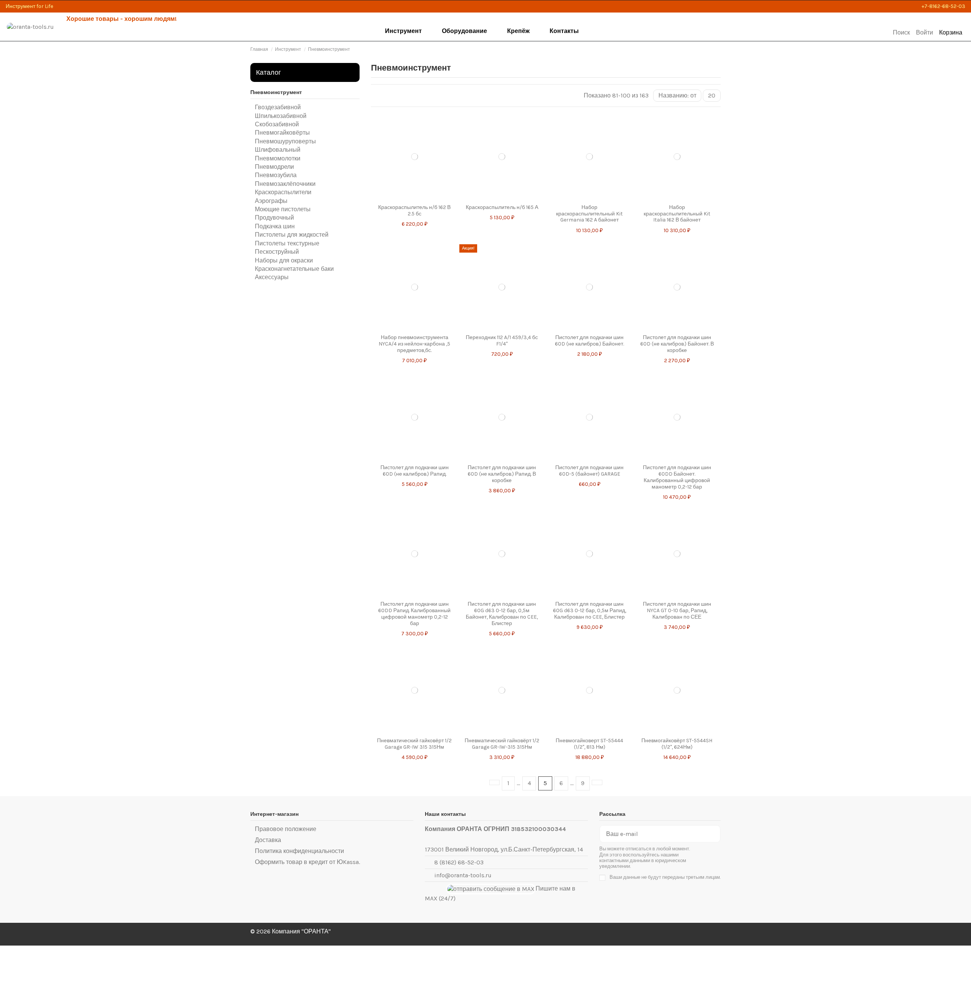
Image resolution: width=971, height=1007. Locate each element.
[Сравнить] (412, 196)
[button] (404, 31)
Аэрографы (271, 200)
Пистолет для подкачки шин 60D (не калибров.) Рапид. (414, 470)
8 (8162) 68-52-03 (459, 862)
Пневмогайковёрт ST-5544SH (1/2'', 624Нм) (676, 743)
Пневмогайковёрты (282, 132)
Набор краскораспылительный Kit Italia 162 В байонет (677, 213)
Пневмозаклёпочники (285, 183)
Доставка (268, 840)
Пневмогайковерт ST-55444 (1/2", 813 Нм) (589, 743)
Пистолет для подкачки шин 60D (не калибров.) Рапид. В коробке (502, 474)
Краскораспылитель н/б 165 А (502, 207)
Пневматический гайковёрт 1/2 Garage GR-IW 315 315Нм (414, 743)
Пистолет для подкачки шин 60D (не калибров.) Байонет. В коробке (677, 343)
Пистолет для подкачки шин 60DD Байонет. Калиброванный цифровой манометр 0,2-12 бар (677, 477)
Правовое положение (285, 829)
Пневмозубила (276, 175)
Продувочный (274, 217)
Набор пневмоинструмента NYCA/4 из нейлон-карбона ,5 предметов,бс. (414, 343)
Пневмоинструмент (276, 92)
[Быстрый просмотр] (417, 196)
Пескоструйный (277, 251)
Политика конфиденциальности (299, 851)
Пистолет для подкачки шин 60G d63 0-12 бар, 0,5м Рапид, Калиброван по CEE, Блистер (589, 610)
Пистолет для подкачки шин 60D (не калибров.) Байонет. (589, 340)
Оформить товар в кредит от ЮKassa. (307, 862)
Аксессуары (272, 277)
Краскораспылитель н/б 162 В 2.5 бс (414, 210)
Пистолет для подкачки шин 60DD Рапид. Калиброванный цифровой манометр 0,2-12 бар (414, 613)
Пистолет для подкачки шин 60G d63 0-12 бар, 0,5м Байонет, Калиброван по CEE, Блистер (502, 613)
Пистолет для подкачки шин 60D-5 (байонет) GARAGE (589, 470)
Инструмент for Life (29, 6)
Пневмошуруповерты (285, 141)
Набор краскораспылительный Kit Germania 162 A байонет (589, 213)
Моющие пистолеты (283, 209)
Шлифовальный (277, 149)
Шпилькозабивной (280, 115)
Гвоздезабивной (278, 107)
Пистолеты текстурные (287, 243)
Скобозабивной (277, 124)
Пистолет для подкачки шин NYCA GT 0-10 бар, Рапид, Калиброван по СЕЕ (677, 610)
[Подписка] (714, 834)
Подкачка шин (275, 226)
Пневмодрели (274, 166)
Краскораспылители (283, 192)
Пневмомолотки (277, 158)
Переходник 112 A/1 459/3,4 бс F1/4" (502, 340)
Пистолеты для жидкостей (291, 234)
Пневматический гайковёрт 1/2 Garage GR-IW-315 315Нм (502, 743)
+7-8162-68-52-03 (943, 6)
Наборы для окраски (284, 260)
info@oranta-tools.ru (463, 875)
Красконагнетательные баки (294, 268)
